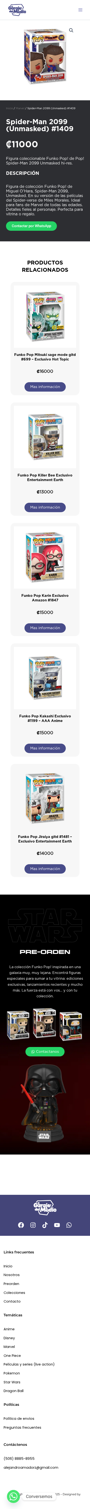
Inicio (9, 108)
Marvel (20, 108)
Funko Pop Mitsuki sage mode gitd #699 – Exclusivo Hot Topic (45, 357)
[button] (71, 30)
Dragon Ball (14, 1390)
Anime (9, 1329)
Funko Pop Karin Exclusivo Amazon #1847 (45, 597)
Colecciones (14, 1292)
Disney (9, 1338)
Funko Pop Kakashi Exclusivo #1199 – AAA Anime (45, 718)
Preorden (11, 1283)
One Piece (12, 1355)
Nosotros (12, 1274)
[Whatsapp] (13, 1496)
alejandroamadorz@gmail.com (31, 1467)
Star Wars (12, 1382)
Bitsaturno (45, 1499)
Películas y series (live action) (29, 1364)
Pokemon (12, 1373)
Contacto (12, 1301)
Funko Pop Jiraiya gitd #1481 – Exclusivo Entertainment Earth (45, 839)
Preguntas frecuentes (22, 1427)
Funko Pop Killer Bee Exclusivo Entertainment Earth (45, 477)
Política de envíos (19, 1418)
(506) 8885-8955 (19, 1458)
